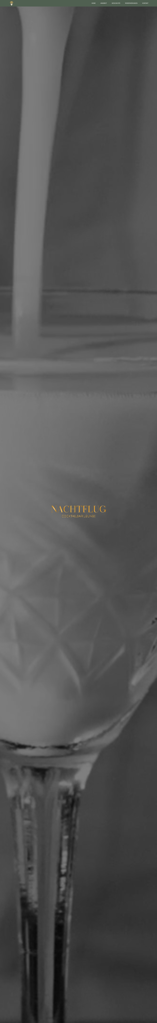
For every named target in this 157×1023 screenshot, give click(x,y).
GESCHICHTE (116, 3)
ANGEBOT (103, 3)
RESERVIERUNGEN (131, 3)
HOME (94, 3)
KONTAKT (145, 3)
